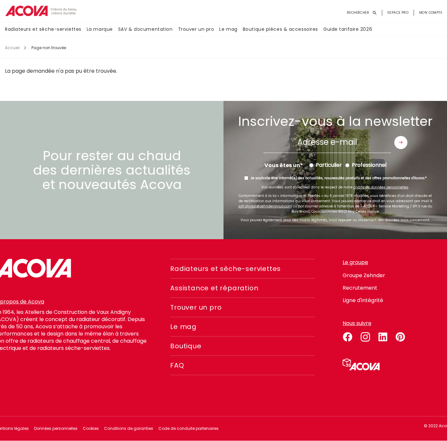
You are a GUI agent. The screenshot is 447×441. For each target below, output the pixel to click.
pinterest (400, 335)
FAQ (177, 365)
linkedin (383, 335)
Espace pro (397, 12)
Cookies (91, 428)
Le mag (228, 29)
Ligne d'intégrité (363, 300)
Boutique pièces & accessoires (280, 29)
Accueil (12, 47)
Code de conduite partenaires (188, 428)
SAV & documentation (145, 29)
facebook (347, 335)
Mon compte (430, 12)
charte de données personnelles (380, 187)
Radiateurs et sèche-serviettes (43, 29)
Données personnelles (56, 428)
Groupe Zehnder (364, 275)
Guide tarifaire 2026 (347, 29)
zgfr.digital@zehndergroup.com (265, 206)
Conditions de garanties (128, 428)
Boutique (185, 346)
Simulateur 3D (361, 364)
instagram (365, 335)
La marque (100, 29)
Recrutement (360, 288)
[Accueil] (41, 11)
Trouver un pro (196, 29)
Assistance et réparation (214, 288)
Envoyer (400, 142)
